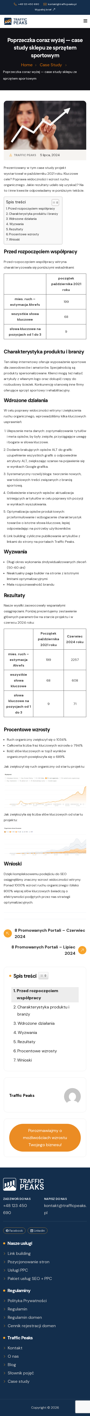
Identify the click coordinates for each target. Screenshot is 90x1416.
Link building (19, 1253)
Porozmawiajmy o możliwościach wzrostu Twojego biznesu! (45, 1137)
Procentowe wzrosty (24, 234)
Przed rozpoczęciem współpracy (31, 208)
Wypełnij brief (43, 9)
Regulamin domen (25, 1317)
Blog (12, 1364)
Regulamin (17, 1309)
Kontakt (15, 1348)
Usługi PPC (18, 1270)
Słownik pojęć (21, 1373)
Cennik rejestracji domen (32, 1325)
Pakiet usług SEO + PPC (30, 1278)
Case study (19, 1381)
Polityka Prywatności (27, 1300)
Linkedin (39, 1230)
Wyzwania (16, 224)
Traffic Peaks (25, 155)
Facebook (16, 1230)
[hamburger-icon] (85, 21)
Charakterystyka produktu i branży (33, 214)
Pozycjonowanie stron (28, 1261)
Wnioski (14, 239)
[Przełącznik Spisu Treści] (53, 202)
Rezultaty (16, 229)
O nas (13, 1356)
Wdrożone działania (23, 219)
